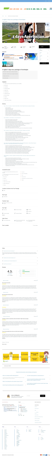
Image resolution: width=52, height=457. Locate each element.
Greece (5, 443)
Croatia (5, 439)
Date (40, 49)
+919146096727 (24, 409)
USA (41, 437)
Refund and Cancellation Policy (39, 416)
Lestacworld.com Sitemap (38, 422)
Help (35, 410)
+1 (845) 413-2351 (24, 408)
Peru (41, 439)
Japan (17, 429)
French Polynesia (43, 430)
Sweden (5, 430)
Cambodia (18, 430)
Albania (6, 444)
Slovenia (6, 446)
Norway (5, 431)
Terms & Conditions (37, 418)
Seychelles (30, 429)
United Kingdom (6, 435)
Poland (5, 434)
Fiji (41, 429)
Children (41, 55)
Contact (37, 412)
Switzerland (6, 433)
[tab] (10, 72)
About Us (36, 406)
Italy (5, 438)
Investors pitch (36, 408)
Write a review (4, 344)
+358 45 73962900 (25, 410)
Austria (5, 440)
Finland (5, 429)
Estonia (5, 442)
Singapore (18, 442)
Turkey (5, 448)
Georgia (6, 447)
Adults (40, 52)
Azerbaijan (7, 64)
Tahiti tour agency (37, 420)
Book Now (44, 63)
